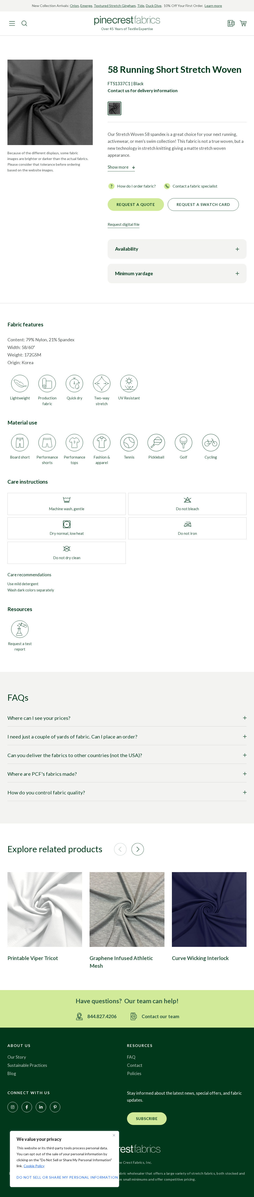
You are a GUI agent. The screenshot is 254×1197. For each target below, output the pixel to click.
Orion (74, 5)
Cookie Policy (34, 1166)
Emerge (86, 5)
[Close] (114, 1135)
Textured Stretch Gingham (115, 5)
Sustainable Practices (27, 1065)
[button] (120, 849)
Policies (134, 1073)
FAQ (131, 1057)
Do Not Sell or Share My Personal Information (64, 1177)
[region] (64, 1159)
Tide (140, 5)
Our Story (16, 1057)
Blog (11, 1073)
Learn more (213, 5)
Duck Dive (153, 5)
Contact (134, 1065)
